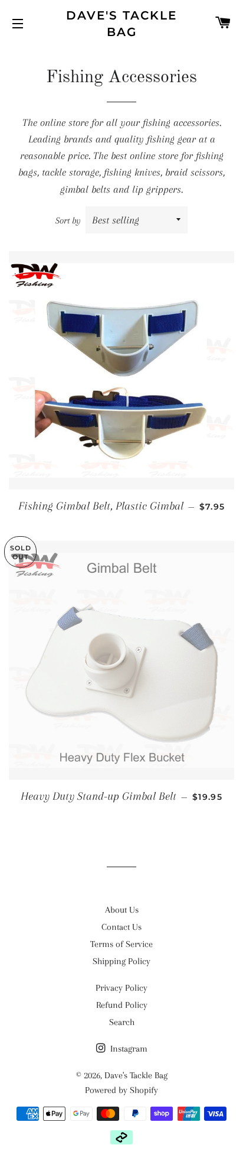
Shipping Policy (121, 961)
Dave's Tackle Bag (121, 23)
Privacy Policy (121, 987)
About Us (122, 909)
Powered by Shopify (121, 1090)
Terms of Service (121, 944)
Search (121, 1022)
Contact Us (121, 927)
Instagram (127, 1048)
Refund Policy (121, 1005)
